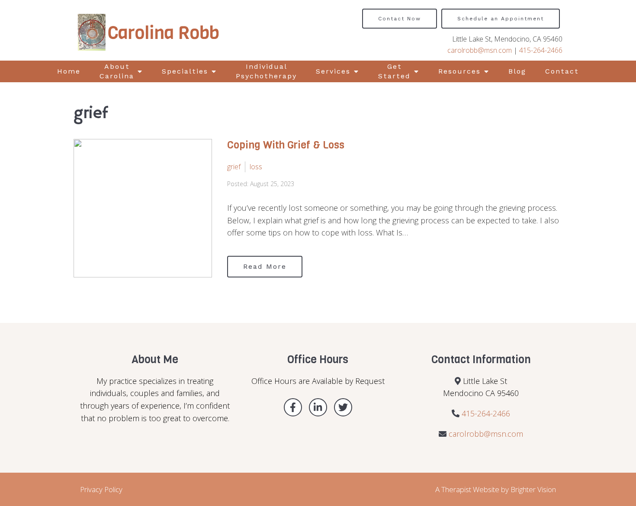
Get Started (394, 71)
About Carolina (117, 71)
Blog (517, 71)
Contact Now (399, 19)
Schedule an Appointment (500, 19)
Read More (264, 266)
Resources (459, 71)
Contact (562, 71)
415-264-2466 (540, 50)
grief (234, 166)
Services (333, 71)
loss (256, 166)
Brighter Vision (533, 489)
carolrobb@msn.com (479, 50)
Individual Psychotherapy (266, 71)
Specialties (185, 71)
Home (68, 71)
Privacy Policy (101, 489)
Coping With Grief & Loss (285, 145)
